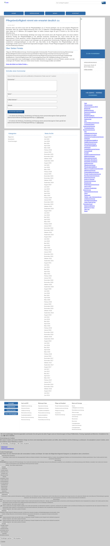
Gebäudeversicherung (90, 133)
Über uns (86, 209)
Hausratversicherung (90, 144)
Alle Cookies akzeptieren (23, 443)
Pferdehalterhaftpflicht (90, 167)
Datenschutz (87, 119)
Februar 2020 (48, 302)
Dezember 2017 (48, 358)
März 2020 (47, 299)
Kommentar (11, 79)
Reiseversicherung (89, 177)
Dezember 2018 (48, 332)
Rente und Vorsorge (77, 403)
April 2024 (47, 193)
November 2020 (48, 282)
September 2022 (49, 234)
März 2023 (47, 221)
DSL (85, 121)
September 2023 (49, 208)
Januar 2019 (47, 330)
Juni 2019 (47, 319)
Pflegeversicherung (89, 170)
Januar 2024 (47, 200)
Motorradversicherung (90, 158)
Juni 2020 (47, 293)
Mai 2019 (46, 321)
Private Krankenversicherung (92, 174)
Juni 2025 (47, 167)
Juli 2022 (46, 239)
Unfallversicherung (89, 198)
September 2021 (49, 260)
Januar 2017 (47, 382)
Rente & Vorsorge (89, 179)
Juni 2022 (47, 241)
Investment (11, 139)
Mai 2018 (46, 347)
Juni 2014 (47, 395)
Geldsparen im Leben (90, 135)
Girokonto (87, 138)
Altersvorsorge (88, 105)
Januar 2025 (47, 174)
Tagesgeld (87, 195)
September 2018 (49, 339)
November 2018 (48, 334)
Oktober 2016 (48, 388)
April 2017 (47, 375)
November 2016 (48, 386)
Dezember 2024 (48, 176)
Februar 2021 (48, 276)
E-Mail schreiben (88, 69)
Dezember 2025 (48, 154)
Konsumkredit (88, 151)
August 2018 (47, 341)
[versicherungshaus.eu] (6, 2)
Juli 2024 (46, 187)
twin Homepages (11, 414)
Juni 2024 (47, 189)
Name (10, 94)
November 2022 (48, 230)
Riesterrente (87, 183)
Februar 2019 (48, 328)
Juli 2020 (46, 291)
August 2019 (47, 315)
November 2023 (48, 204)
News (55, 13)
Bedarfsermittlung (89, 115)
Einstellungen (13, 443)
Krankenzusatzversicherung (92, 154)
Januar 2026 (47, 152)
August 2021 (47, 263)
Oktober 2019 (48, 310)
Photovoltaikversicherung (91, 172)
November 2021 (48, 256)
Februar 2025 (48, 171)
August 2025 (47, 163)
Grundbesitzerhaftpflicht (91, 140)
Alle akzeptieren (17, 538)
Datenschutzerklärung (7, 448)
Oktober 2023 (48, 206)
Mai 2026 (46, 143)
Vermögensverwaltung (90, 200)
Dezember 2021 (48, 254)
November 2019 (48, 308)
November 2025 (48, 156)
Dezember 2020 (48, 280)
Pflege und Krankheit (60, 403)
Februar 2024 (48, 197)
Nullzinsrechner (88, 163)
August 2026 (47, 137)
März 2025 (47, 169)
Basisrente (87, 108)
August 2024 (47, 184)
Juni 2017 (47, 371)
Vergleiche (34, 13)
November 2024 (48, 178)
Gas (85, 131)
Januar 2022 (47, 252)
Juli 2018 (46, 343)
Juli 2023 (46, 213)
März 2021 (47, 273)
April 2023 (47, 219)
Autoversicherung (25, 408)
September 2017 (49, 365)
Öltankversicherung (89, 165)
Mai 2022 (46, 243)
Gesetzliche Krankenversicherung (94, 137)
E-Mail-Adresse (12, 99)
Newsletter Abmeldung (90, 160)
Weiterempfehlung (89, 206)
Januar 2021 (47, 278)
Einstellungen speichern (6, 538)
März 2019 (47, 326)
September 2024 (49, 182)
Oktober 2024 (48, 180)
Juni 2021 (47, 267)
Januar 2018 (47, 356)
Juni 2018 (47, 345)
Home (14, 13)
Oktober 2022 (48, 232)
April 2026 (47, 145)
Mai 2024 (46, 191)
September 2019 (49, 312)
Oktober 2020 (48, 284)
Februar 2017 (48, 380)
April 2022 (47, 245)
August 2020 (47, 289)
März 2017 (47, 378)
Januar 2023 (47, 226)
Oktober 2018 (48, 336)
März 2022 (47, 247)
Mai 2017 (46, 373)
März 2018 (47, 352)
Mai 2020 (46, 295)
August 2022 (47, 237)
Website (10, 105)
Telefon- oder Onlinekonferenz (92, 197)
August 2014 (47, 391)
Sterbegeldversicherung (91, 191)
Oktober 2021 (48, 258)
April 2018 (47, 349)
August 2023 (47, 210)
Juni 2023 (47, 215)
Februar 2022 (48, 250)
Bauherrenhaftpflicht (90, 112)
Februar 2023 (48, 223)
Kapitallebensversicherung (92, 149)
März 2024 (47, 195)
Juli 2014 (46, 393)
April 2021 (47, 271)
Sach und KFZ (24, 403)
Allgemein (11, 137)
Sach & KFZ (87, 186)
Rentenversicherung (90, 181)
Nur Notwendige (4, 443)
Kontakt (75, 13)
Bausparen (87, 114)
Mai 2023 (46, 217)
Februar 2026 (48, 150)
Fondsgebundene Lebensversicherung (76, 424)
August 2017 (47, 367)
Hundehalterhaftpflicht (90, 145)
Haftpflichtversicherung (90, 142)
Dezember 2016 (48, 384)
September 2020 (49, 286)
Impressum (87, 147)
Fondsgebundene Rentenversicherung (76, 428)
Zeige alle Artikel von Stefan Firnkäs (17, 64)
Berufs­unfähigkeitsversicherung (93, 117)
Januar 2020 (47, 304)
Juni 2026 (47, 141)
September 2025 (49, 161)
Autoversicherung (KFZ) (91, 106)
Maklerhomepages (89, 156)
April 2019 (47, 323)
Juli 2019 (46, 317)
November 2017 (48, 360)
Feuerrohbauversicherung (91, 122)
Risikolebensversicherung (91, 184)
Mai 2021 (46, 269)
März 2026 (47, 147)
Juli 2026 (46, 139)
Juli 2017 (46, 369)
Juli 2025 (46, 165)
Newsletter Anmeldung (90, 161)
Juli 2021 (46, 265)
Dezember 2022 (48, 228)
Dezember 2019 (48, 306)
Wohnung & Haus (89, 207)
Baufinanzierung (89, 110)
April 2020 (47, 297)
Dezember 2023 (48, 202)
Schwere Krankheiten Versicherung (77, 415)
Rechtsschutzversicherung (91, 175)
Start (85, 103)
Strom (86, 193)
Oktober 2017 (48, 362)
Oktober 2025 (48, 158)
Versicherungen (12, 141)
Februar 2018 (48, 354)
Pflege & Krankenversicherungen (93, 168)
